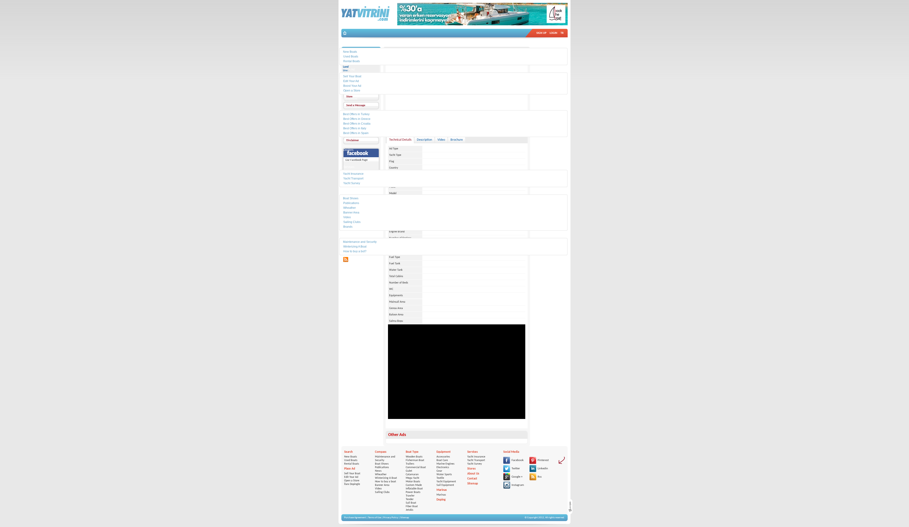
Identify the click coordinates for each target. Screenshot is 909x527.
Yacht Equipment (446, 481)
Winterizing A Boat (386, 478)
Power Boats (413, 492)
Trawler (410, 495)
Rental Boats (351, 463)
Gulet (409, 471)
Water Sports (444, 474)
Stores (471, 468)
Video (378, 488)
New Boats (350, 456)
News (378, 471)
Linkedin (543, 468)
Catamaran (412, 474)
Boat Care (442, 460)
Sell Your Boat (352, 473)
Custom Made (414, 485)
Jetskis (409, 510)
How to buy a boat (385, 481)
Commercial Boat (416, 467)
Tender (410, 499)
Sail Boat (411, 502)
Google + (517, 476)
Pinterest (543, 460)
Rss (540, 476)
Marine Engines (445, 463)
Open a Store (351, 480)
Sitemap (472, 483)
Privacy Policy (390, 517)
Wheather (381, 474)
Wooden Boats (414, 456)
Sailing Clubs (382, 492)
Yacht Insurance (476, 456)
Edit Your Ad (351, 477)
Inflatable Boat (414, 488)
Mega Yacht (412, 478)
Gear (439, 471)
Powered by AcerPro (570, 506)
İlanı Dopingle (352, 484)
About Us (473, 473)
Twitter (516, 468)
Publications (382, 467)
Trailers (410, 463)
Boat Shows (382, 463)
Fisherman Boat (415, 460)
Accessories (443, 456)
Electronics (443, 467)
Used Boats (350, 460)
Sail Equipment (445, 485)
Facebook (518, 460)
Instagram (518, 485)
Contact (472, 478)
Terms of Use (374, 517)
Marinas (441, 494)
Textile (440, 478)
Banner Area (382, 485)
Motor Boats (413, 481)
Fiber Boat (412, 506)
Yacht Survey (474, 463)
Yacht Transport (476, 460)
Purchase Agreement (355, 517)
